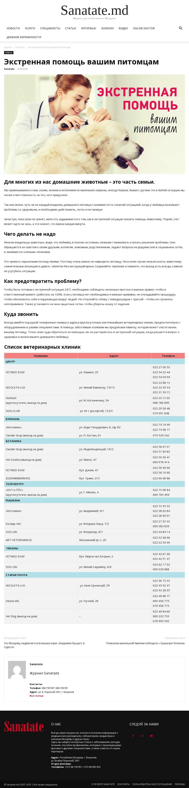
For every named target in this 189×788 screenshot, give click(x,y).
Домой (8, 47)
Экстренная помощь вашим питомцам (81, 61)
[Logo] (24, 726)
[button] (180, 28)
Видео (123, 28)
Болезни (107, 28)
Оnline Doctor (144, 28)
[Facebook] (133, 736)
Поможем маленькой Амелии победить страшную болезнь (145, 643)
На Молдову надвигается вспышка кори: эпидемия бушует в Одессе (44, 645)
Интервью (88, 28)
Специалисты (50, 28)
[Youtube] (151, 736)
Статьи (70, 28)
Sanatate (9, 68)
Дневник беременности (24, 37)
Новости (13, 28)
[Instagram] (142, 736)
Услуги (30, 28)
